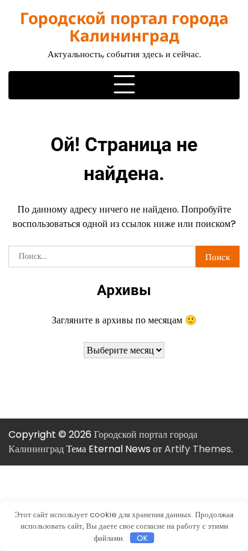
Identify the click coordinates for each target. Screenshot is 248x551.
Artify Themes (197, 449)
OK (142, 537)
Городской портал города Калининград (124, 26)
